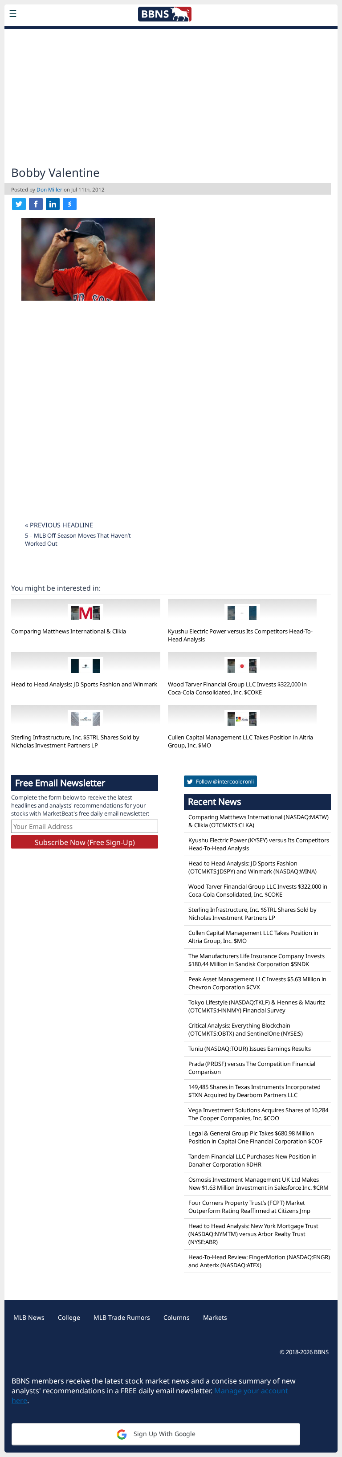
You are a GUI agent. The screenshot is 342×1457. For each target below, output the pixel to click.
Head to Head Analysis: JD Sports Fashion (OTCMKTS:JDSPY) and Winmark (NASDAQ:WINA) (252, 867)
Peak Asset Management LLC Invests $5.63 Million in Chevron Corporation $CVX (257, 983)
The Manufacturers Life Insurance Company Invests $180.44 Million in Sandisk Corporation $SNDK (256, 960)
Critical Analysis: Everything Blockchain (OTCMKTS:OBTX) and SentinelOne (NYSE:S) (245, 1029)
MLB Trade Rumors (122, 1317)
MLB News (29, 1317)
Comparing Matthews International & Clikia (68, 631)
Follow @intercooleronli (224, 781)
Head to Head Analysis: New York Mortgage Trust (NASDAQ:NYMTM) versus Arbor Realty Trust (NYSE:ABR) (253, 1234)
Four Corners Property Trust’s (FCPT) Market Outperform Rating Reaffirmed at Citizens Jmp (249, 1207)
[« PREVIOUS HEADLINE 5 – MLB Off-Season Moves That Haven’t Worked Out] (84, 514)
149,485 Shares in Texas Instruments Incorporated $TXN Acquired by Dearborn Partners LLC (254, 1091)
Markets (215, 1317)
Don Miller (49, 189)
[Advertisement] (171, 96)
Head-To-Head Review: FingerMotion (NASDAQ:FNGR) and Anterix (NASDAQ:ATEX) (259, 1261)
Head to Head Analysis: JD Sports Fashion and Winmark (84, 684)
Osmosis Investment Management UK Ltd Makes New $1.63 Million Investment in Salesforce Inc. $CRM (258, 1183)
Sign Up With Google (163, 1433)
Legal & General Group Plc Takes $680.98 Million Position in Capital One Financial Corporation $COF (255, 1137)
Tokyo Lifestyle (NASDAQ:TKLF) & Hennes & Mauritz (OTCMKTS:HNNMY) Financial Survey (256, 1006)
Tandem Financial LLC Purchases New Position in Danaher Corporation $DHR (252, 1160)
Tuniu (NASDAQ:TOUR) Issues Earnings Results (249, 1049)
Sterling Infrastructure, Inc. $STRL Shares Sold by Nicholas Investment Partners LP (75, 741)
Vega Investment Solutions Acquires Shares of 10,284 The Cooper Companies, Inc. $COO (258, 1114)
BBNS (321, 1352)
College (69, 1317)
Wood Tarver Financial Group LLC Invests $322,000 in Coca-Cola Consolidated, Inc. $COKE (237, 688)
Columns (176, 1317)
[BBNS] (69, 34)
